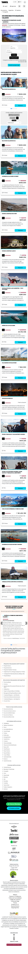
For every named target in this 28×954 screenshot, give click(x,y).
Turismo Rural (6, 785)
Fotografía (6, 771)
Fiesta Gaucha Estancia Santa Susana (12, 697)
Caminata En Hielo (7, 756)
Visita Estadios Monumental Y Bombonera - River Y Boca (14, 687)
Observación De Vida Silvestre (10, 745)
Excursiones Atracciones (9, 716)
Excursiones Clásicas (8, 714)
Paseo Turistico (7, 750)
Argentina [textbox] (12, 48)
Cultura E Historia (7, 767)
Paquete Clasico (7, 665)
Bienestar (6, 777)
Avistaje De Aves (7, 737)
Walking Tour (6, 689)
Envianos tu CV (15, 904)
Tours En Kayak (7, 731)
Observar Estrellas (7, 743)
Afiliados (15, 894)
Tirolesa (5, 733)
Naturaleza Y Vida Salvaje (9, 769)
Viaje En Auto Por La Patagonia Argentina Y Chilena (14, 671)
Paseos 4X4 (6, 747)
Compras (6, 741)
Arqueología (6, 775)
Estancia (5, 758)
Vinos (5, 773)
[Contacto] (19, 6)
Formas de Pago (15, 901)
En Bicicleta (6, 735)
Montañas (6, 781)
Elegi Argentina (15, 907)
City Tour (6, 684)
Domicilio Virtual (14, 869)
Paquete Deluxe (7, 675)
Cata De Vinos (7, 739)
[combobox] (14, 47)
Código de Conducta (15, 899)
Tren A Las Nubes (7, 682)
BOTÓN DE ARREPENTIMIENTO (14, 944)
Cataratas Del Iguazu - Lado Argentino (12, 699)
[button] (1, 87)
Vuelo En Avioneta (7, 760)
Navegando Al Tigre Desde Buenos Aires (12, 693)
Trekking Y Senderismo (8, 725)
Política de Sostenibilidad (15, 898)
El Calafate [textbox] (9, 52)
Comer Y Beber (7, 754)
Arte (4, 779)
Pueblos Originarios (8, 787)
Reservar (20, 105)
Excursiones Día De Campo (9, 712)
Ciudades (6, 783)
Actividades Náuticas (8, 729)
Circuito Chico (7, 700)
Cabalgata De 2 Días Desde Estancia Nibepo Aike (14, 673)
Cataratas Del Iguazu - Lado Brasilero (12, 695)
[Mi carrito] (24, 6)
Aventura (5, 789)
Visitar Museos (7, 749)
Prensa (15, 902)
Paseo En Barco (7, 752)
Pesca (5, 727)
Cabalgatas (6, 723)
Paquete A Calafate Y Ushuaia (10, 669)
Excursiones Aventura (8, 709)
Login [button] (5, 6)
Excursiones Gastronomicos (10, 710)
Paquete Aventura (7, 667)
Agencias (13, 6)
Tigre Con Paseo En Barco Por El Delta (12, 691)
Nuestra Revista (15, 906)
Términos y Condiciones (15, 896)
